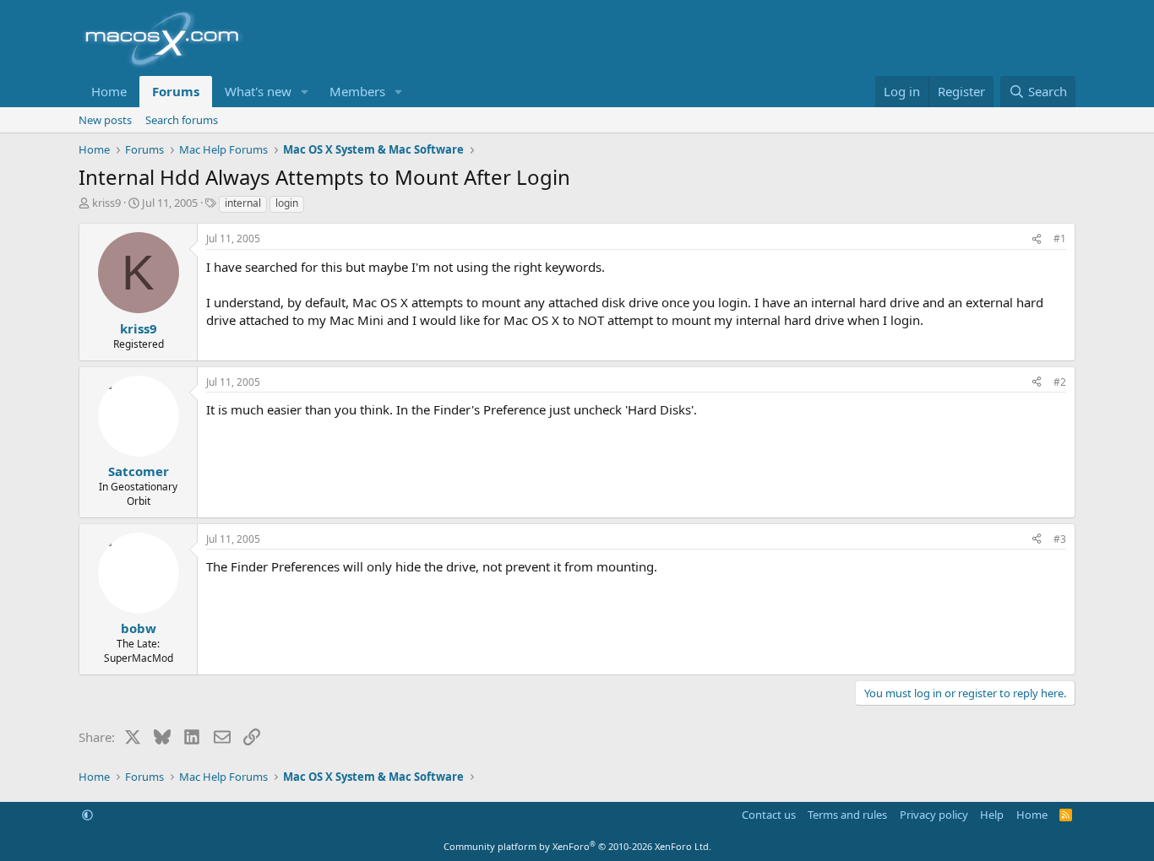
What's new (258, 91)
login (286, 203)
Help (992, 814)
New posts (105, 119)
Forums (175, 91)
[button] (305, 91)
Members (357, 91)
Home (109, 91)
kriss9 (106, 202)
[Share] (1037, 239)
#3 (1059, 539)
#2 (1059, 382)
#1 (1059, 238)
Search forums (181, 119)
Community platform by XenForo (577, 846)
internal (243, 203)
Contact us (769, 814)
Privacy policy (934, 814)
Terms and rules (847, 814)
